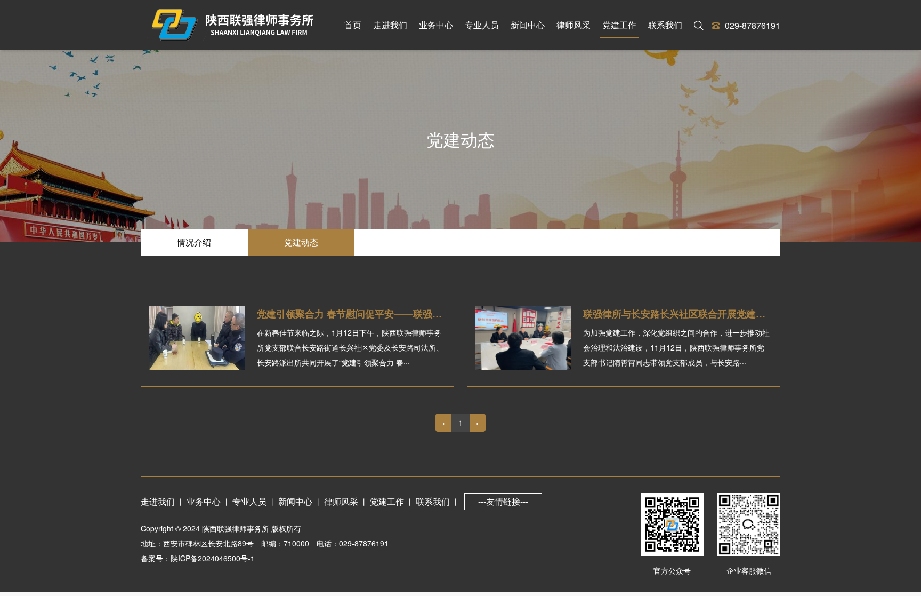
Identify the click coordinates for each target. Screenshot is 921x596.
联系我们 (665, 25)
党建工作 (619, 25)
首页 (352, 25)
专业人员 (482, 25)
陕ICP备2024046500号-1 (213, 558)
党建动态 (301, 242)
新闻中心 (528, 25)
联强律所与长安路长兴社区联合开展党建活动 (679, 314)
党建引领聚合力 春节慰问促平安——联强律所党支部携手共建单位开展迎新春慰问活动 (440, 314)
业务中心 (436, 25)
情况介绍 (194, 242)
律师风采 (573, 25)
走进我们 (390, 25)
